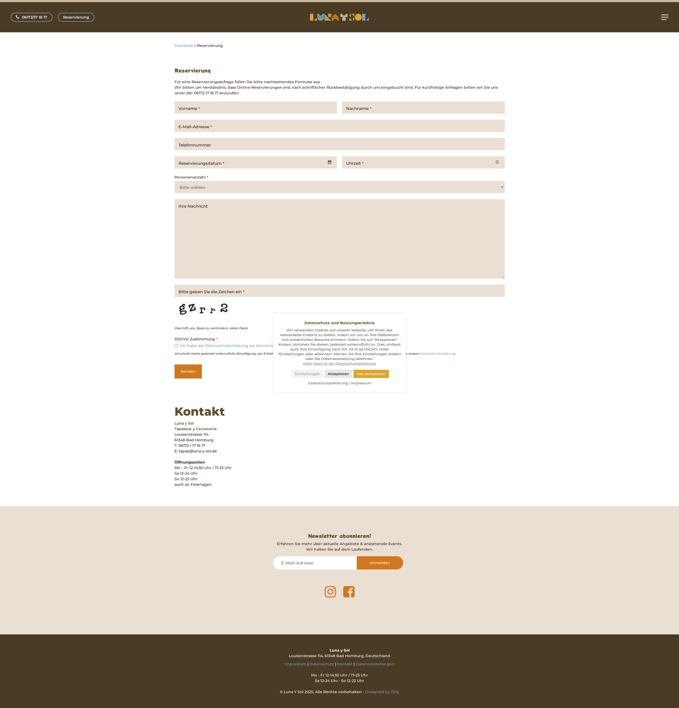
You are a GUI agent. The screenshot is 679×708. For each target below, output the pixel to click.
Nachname (359, 108)
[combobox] (256, 162)
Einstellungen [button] (307, 374)
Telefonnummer (195, 145)
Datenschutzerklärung (437, 353)
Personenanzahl (191, 177)
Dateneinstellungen (375, 664)
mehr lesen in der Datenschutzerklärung (339, 363)
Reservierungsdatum (201, 163)
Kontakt (344, 664)
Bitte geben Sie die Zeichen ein (212, 291)
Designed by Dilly (382, 691)
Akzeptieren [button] (338, 374)
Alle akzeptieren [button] (371, 374)
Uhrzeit (355, 163)
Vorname (189, 108)
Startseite (184, 45)
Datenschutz (322, 664)
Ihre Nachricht (193, 206)
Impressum (295, 664)
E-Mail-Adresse (195, 126)
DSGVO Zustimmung (196, 339)
